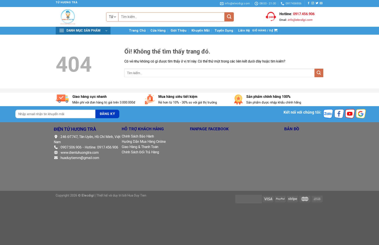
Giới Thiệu (179, 30)
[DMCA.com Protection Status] (248, 199)
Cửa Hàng (158, 30)
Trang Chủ (137, 30)
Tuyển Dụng (224, 30)
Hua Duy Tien (136, 195)
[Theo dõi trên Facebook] (308, 3)
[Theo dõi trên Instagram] (312, 3)
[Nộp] (229, 16)
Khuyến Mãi (200, 30)
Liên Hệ (244, 30)
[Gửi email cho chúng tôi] (321, 3)
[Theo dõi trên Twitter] (317, 3)
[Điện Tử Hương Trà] (80, 17)
